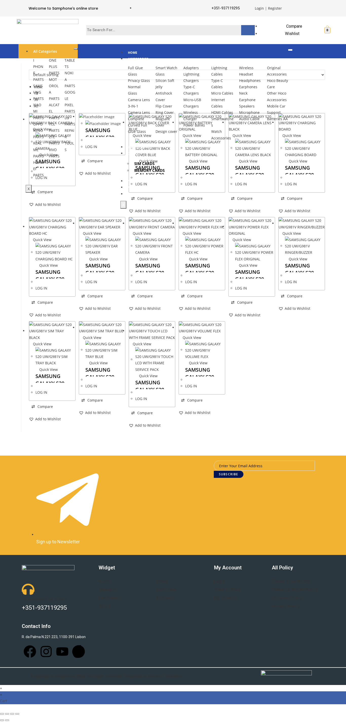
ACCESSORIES (138, 59)
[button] (45, 204)
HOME (132, 52)
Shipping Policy (287, 598)
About (104, 606)
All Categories (45, 51)
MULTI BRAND (138, 187)
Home (105, 581)
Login (259, 8)
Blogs (162, 581)
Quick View (297, 161)
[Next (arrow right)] (7, 720)
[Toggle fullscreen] (12, 714)
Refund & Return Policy (295, 589)
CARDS (133, 153)
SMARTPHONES (139, 147)
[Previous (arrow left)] (2, 720)
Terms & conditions (291, 581)
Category (108, 589)
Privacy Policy (286, 606)
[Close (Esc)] (2, 714)
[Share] (7, 714)
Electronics (110, 598)
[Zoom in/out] (17, 714)
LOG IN (91, 146)
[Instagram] (46, 651)
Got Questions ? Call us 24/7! (44, 600)
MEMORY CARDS (149, 170)
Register (275, 8)
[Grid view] (30, 66)
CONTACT (135, 194)
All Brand (165, 598)
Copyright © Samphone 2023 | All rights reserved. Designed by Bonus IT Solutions (107, 676)
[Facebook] (30, 651)
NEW (131, 181)
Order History (227, 589)
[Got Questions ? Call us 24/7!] (28, 589)
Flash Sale (166, 589)
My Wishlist (225, 598)
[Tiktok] (78, 651)
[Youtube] (62, 651)
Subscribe (228, 474)
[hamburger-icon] (76, 49)
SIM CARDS (144, 163)
